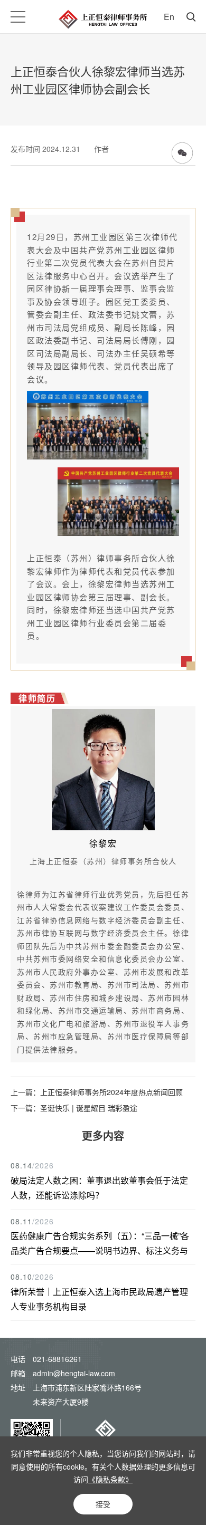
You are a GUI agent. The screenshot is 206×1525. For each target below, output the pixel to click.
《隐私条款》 (110, 1479)
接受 (103, 1504)
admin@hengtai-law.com (74, 1373)
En (169, 17)
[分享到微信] (182, 153)
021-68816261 (57, 1359)
